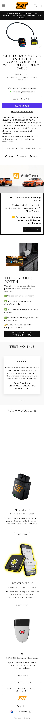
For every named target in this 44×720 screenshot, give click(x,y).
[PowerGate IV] (22, 560)
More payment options (22, 111)
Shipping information (22, 149)
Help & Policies (21, 683)
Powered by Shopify (22, 718)
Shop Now (31, 229)
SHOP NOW (22, 534)
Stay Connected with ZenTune (21, 690)
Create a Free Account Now (22, 334)
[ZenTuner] (22, 487)
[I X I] (22, 631)
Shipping (22, 77)
